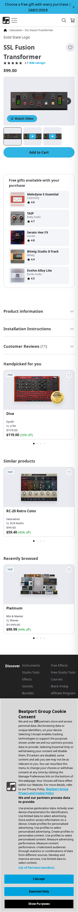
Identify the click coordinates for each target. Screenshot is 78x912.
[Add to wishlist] (70, 47)
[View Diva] (39, 390)
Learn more (38, 9)
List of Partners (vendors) (36, 868)
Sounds (27, 686)
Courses (57, 679)
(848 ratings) (37, 63)
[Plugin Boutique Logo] (6, 20)
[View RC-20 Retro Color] (39, 487)
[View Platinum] (39, 584)
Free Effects (59, 665)
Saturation (16, 30)
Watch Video (24, 118)
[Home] (5, 30)
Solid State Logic (16, 37)
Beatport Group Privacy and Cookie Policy (43, 791)
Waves (14, 620)
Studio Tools (31, 672)
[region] (39, 805)
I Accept (39, 879)
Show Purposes (39, 904)
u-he (13, 426)
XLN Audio (17, 523)
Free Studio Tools (63, 672)
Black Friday (59, 686)
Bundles (28, 693)
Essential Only (39, 891)
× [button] (74, 7)
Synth (10, 422)
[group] (39, 404)
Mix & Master (14, 616)
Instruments (31, 665)
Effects (27, 679)
